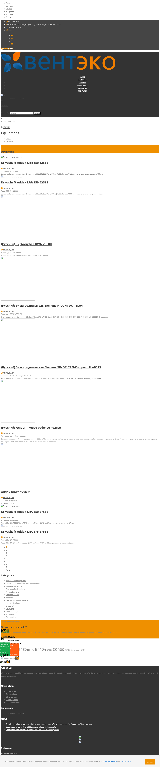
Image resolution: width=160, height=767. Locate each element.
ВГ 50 (23, 649)
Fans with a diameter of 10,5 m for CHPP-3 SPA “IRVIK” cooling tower (32, 730)
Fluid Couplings (12, 611)
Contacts (9, 17)
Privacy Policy (126, 761)
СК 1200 (68, 650)
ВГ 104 (40, 649)
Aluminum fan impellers (15, 589)
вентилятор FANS (78, 650)
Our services (11, 691)
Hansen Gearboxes (13, 603)
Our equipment (12, 700)
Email (15, 44)
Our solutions (11, 694)
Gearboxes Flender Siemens (17, 600)
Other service (11, 697)
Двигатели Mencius (14, 586)
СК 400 (58, 649)
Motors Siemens (12, 592)
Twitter (16, 36)
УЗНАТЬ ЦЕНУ (8, 168)
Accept (149, 762)
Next (8, 570)
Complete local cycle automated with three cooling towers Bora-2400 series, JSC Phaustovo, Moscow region (49, 724)
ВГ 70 (31, 649)
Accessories (11, 617)
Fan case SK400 (12, 595)
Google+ (16, 41)
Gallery (9, 9)
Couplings (10, 609)
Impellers (9, 597)
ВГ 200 (49, 650)
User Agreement (110, 761)
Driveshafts (11, 606)
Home (8, 139)
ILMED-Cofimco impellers (16, 581)
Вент (4, 106)
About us (9, 14)
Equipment (10, 11)
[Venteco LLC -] (58, 72)
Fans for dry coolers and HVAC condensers (23, 583)
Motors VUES (11, 614)
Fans (8, 3)
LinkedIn (15, 38)
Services (9, 6)
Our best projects (13, 702)
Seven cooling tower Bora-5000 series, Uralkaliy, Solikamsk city (31, 727)
